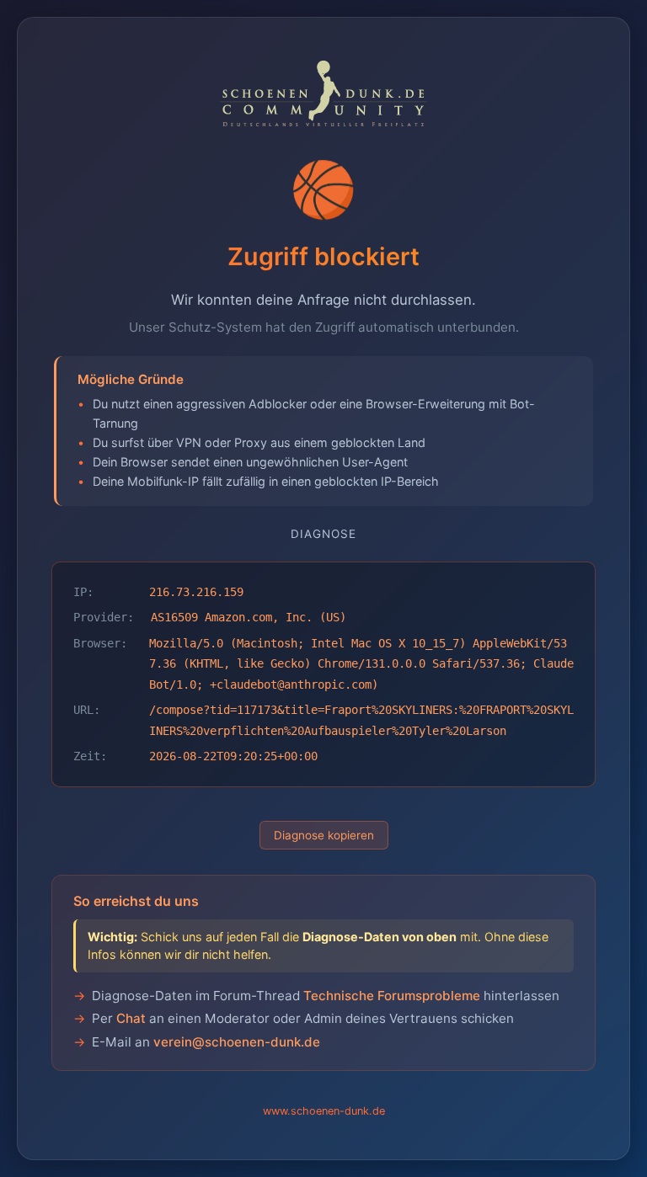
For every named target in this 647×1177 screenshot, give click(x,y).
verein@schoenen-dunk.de (236, 1042)
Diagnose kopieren (324, 835)
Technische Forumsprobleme (391, 996)
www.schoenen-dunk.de (324, 1111)
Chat (131, 1018)
